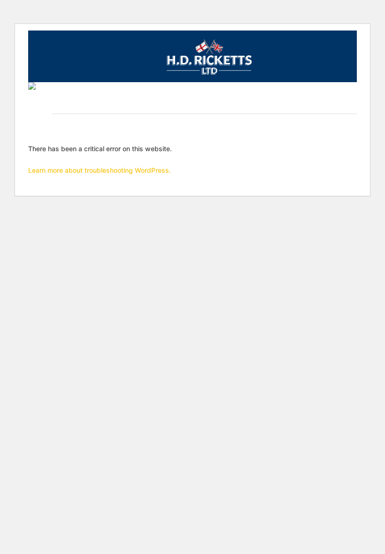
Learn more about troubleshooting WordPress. (99, 170)
